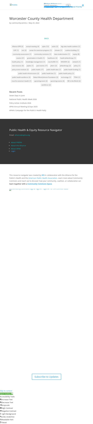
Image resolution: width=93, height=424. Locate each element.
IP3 (43, 175)
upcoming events (57, 81)
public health (37, 70)
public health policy (66, 73)
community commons (42, 54)
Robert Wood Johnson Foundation (45, 77)
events (20, 58)
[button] (6, 394)
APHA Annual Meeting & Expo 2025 (23, 106)
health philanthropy (68, 58)
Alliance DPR (17, 46)
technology (66, 77)
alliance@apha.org (22, 135)
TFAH (77, 77)
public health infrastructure (28, 73)
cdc (24, 50)
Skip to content (6, 391)
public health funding (72, 70)
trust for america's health (21, 81)
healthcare (52, 58)
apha (45, 46)
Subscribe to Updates (46, 376)
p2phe (30, 66)
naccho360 (53, 62)
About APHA (16, 149)
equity (76, 54)
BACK (46, 38)
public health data (53, 70)
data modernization (62, 54)
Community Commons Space (39, 184)
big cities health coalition (70, 46)
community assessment (22, 54)
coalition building (72, 50)
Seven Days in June (17, 95)
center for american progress (40, 50)
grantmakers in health (36, 58)
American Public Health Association (42, 178)
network (76, 62)
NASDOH (65, 62)
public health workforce (21, 77)
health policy (17, 62)
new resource (18, 66)
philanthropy (65, 66)
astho (55, 46)
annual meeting (32, 46)
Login (13, 151)
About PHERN (16, 142)
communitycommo (19, 23)
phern (53, 66)
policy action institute (20, 70)
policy (77, 66)
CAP (16, 50)
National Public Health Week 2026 (23, 99)
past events (41, 66)
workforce (46, 85)
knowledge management (35, 62)
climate (58, 50)
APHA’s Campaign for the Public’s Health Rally (27, 110)
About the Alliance (18, 145)
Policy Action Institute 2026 (20, 103)
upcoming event (40, 81)
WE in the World (74, 81)
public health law (49, 73)
